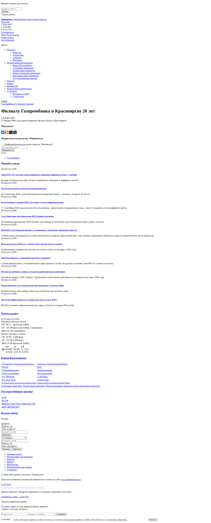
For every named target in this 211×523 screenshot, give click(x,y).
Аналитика (18, 55)
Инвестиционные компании (26, 73)
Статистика (18, 96)
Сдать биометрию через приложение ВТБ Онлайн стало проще (27, 216)
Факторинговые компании (26, 76)
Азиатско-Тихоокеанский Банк (52, 364)
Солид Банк (43, 380)
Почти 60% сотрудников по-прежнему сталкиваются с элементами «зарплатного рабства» (39, 230)
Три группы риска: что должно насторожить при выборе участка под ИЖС (32, 285)
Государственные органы (25, 78)
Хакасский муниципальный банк (53, 383)
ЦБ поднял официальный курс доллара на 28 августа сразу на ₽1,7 (29, 300)
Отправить (61, 514)
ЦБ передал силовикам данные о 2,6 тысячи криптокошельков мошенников (33, 272)
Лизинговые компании (24, 70)
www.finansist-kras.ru (71, 479)
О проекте (12, 91)
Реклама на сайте (21, 94)
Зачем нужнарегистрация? (7, 38)
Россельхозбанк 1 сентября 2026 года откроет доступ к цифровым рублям (32, 202)
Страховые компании (23, 68)
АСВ (4, 397)
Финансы (17, 60)
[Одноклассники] (7, 132)
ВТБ (39, 367)
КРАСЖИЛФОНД (11, 407)
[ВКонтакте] (3, 132)
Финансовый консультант (19, 467)
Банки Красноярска (22, 65)
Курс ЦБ (5, 22)
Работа (10, 83)
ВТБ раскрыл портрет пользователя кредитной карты (24, 188)
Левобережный (44, 370)
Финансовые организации (20, 63)
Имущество (12, 86)
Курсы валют (9, 313)
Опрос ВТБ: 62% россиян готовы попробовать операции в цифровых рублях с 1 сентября (39, 175)
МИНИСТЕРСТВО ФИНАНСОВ (18, 404)
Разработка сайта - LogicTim (15, 497)
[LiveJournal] (15, 132)
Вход (3, 35)
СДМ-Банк (42, 376)
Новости (11, 50)
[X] (11, 132)
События (17, 57)
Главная (5, 104)
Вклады (10, 81)
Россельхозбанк (44, 373)
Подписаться (7, 32)
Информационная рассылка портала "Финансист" (29, 144)
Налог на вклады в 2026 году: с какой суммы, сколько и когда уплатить (31, 244)
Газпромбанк (13, 158)
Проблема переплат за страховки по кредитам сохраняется (26, 258)
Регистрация (13, 35)
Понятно (152, 520)
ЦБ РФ (5, 400)
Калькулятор (9, 413)
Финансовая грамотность (19, 88)
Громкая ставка (14, 454)
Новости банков (17, 104)
